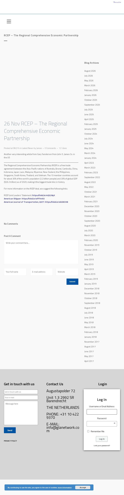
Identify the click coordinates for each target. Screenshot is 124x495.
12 (63, 148)
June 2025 (89, 114)
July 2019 (88, 254)
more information (65, 487)
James (39, 148)
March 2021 (89, 196)
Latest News (27, 148)
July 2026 (88, 75)
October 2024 (90, 133)
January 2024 (90, 157)
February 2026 (91, 90)
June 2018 (89, 317)
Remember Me (97, 431)
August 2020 (90, 225)
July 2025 (88, 109)
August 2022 (90, 182)
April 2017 (89, 361)
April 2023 (89, 162)
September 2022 (92, 177)
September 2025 (92, 104)
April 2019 (89, 269)
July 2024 (88, 138)
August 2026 (90, 70)
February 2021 (91, 201)
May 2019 (88, 264)
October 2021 (90, 191)
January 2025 (90, 128)
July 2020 (88, 230)
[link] (43, 195)
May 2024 (88, 148)
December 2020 (91, 206)
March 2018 (89, 327)
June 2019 (89, 259)
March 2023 (89, 167)
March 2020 (89, 235)
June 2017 (89, 351)
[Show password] (114, 423)
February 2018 (91, 332)
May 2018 (88, 322)
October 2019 (90, 249)
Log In (101, 439)
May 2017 (88, 356)
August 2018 (90, 307)
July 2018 (88, 312)
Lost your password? (102, 445)
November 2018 (91, 293)
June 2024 (89, 143)
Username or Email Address (101, 406)
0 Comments (50, 148)
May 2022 (88, 186)
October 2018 (90, 298)
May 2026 (88, 80)
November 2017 (91, 341)
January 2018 (90, 336)
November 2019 (91, 245)
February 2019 (91, 278)
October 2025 (90, 99)
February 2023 (91, 172)
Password (101, 418)
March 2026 (89, 85)
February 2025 (91, 124)
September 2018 (92, 303)
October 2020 (90, 215)
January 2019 (90, 283)
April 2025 (89, 119)
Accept (83, 487)
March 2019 (89, 274)
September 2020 (92, 220)
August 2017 (90, 346)
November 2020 (91, 211)
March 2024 (89, 153)
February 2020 (91, 240)
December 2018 (91, 288)
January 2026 (90, 95)
